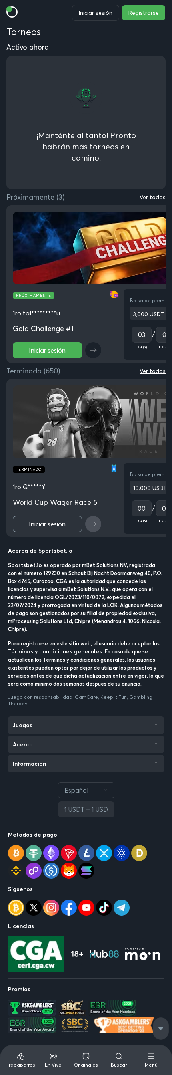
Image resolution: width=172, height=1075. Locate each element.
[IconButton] (93, 350)
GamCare (86, 697)
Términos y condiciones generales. (56, 651)
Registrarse (143, 12)
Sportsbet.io (25, 565)
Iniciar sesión (95, 12)
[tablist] (86, 1060)
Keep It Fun (113, 697)
